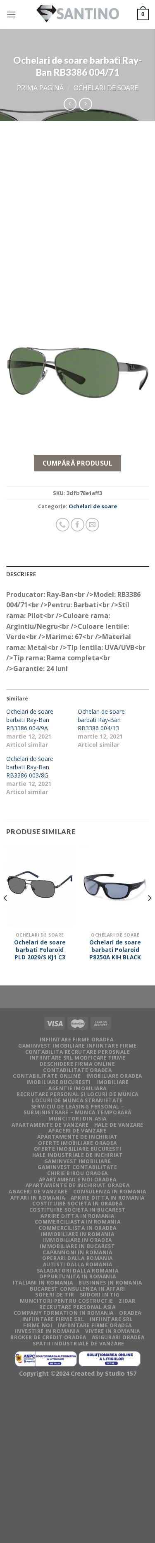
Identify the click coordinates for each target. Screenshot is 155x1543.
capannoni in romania (77, 1252)
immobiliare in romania (77, 1234)
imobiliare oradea (114, 1075)
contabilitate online (47, 1075)
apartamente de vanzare (50, 1124)
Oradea (130, 1312)
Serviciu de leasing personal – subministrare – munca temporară (77, 1109)
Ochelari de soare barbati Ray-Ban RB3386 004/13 (101, 720)
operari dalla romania (77, 1258)
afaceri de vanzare (77, 1130)
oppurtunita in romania (77, 1276)
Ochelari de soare (106, 87)
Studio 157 (120, 1373)
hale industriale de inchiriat (77, 1155)
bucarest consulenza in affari (77, 1288)
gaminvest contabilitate (77, 1167)
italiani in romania (43, 1282)
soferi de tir (54, 1294)
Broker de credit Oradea (48, 1337)
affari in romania (37, 1197)
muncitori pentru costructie (67, 1300)
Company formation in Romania (64, 1312)
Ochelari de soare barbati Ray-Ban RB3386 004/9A (29, 720)
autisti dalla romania (77, 1264)
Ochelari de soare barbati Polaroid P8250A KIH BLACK (115, 950)
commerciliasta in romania (77, 1221)
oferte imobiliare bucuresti (78, 1148)
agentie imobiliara (77, 1088)
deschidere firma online (77, 1063)
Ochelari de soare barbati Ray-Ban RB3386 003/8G (29, 767)
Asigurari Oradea (118, 1337)
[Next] (149, 915)
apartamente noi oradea (77, 1179)
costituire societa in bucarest (77, 1209)
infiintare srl (111, 1319)
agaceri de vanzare (38, 1191)
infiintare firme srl (53, 1319)
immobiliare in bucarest (77, 1246)
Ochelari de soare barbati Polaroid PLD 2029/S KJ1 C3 (40, 950)
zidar (127, 1300)
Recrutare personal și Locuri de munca (77, 1094)
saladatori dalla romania (78, 1270)
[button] (77, 373)
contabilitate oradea (77, 1070)
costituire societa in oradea (77, 1203)
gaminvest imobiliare (77, 1161)
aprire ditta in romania (77, 1215)
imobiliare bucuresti (58, 1082)
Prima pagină (40, 87)
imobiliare (112, 1082)
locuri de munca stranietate (77, 1100)
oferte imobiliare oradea (77, 1143)
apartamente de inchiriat (77, 1136)
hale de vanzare (118, 1124)
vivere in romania (112, 1331)
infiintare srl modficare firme (77, 1057)
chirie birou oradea (77, 1173)
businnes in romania (110, 1282)
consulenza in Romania (109, 1191)
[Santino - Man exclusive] (77, 14)
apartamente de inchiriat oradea (78, 1185)
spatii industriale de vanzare (78, 1343)
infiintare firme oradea (77, 1039)
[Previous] (6, 915)
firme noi (37, 1325)
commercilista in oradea (77, 1228)
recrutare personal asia (77, 1307)
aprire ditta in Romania (108, 1197)
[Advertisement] (77, 202)
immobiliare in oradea (77, 1240)
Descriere (21, 574)
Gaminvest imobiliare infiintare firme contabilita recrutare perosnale (77, 1048)
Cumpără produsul (77, 463)
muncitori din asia (77, 1118)
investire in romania (47, 1331)
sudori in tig (100, 1294)
